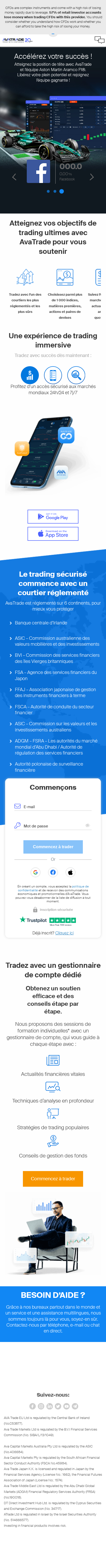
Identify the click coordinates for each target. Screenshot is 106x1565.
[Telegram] (75, 1406)
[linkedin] (49, 1406)
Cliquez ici (64, 933)
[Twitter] (58, 1406)
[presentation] (56, 806)
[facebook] (32, 1406)
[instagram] (41, 1406)
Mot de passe (36, 826)
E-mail (29, 806)
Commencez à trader (53, 1179)
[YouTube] (66, 1406)
